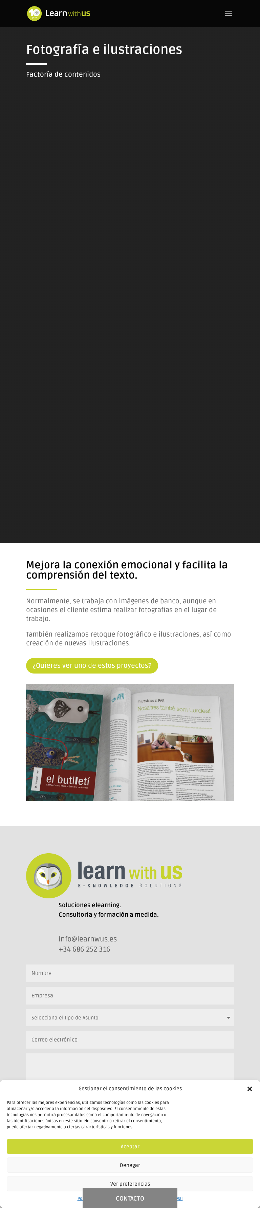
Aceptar (130, 1147)
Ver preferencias (130, 1184)
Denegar (130, 1165)
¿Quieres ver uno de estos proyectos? (92, 666)
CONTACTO (130, 1198)
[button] (249, 1089)
